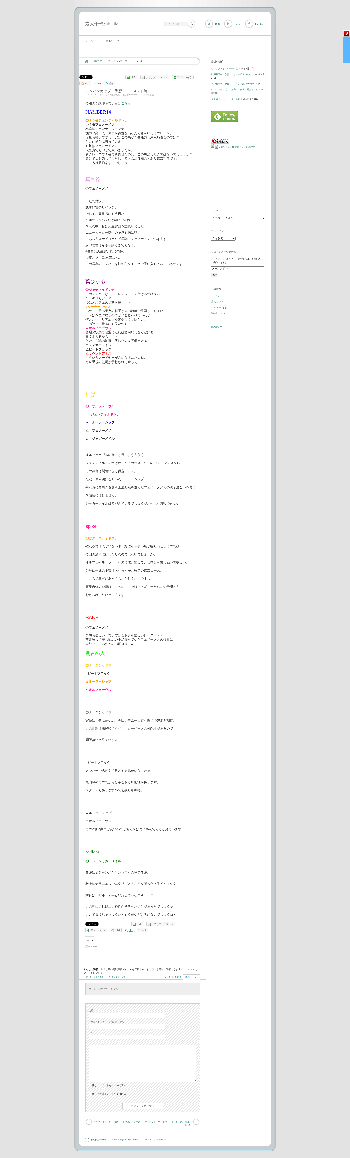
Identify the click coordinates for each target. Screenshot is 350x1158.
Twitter (237, 24)
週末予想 (98, 61)
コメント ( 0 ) (191, 977)
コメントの (219, 307)
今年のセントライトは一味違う (226, 99)
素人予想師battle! (102, 23)
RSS (217, 24)
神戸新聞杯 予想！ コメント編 (228, 83)
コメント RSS (118, 977)
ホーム (89, 41)
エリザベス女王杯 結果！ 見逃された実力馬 (117, 1122)
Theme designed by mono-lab (125, 1139)
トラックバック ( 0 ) (171, 977)
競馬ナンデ (216, 326)
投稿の (217, 301)
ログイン (215, 295)
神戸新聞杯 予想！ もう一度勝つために (232, 74)
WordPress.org (218, 313)
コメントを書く (149, 95)
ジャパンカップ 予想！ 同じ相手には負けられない (168, 1123)
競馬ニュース (113, 41)
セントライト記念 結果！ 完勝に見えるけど (234, 89)
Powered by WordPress (155, 1139)
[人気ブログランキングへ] (220, 143)
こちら (126, 103)
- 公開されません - (107, 1021)
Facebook (260, 24)
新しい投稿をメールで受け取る (109, 1094)
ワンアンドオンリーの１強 (224, 68)
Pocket (97, 83)
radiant (133, 95)
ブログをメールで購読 (223, 251)
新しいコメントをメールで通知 (109, 1085)
